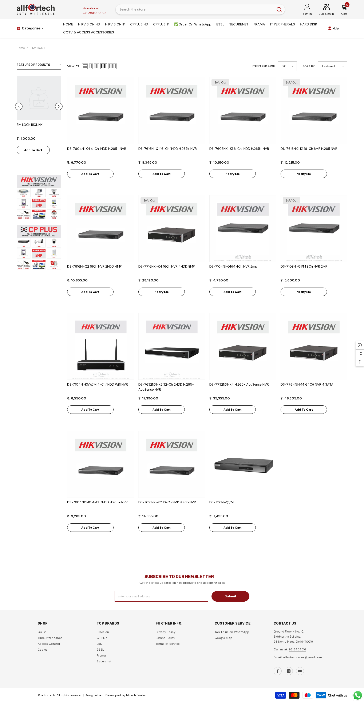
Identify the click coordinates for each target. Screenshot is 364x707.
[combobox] (195, 9)
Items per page (264, 66)
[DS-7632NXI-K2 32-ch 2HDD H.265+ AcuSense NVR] (171, 346)
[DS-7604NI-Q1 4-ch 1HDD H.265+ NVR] (100, 110)
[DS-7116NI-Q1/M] (242, 464)
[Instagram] (289, 671)
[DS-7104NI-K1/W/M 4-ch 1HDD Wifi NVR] (100, 346)
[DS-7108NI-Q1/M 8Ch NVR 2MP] (314, 228)
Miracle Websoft (138, 695)
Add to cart (33, 150)
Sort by (309, 66)
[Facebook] (278, 671)
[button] (59, 106)
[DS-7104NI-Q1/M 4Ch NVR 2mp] (242, 228)
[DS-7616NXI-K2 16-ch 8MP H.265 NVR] (171, 464)
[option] (39, 121)
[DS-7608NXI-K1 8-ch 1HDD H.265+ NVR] (242, 110)
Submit (230, 596)
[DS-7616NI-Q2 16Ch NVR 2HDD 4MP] (100, 228)
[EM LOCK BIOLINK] (39, 98)
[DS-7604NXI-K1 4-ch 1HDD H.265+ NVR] (100, 464)
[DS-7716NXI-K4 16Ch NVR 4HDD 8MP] (171, 228)
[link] (333, 28)
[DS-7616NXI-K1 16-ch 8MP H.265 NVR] (314, 110)
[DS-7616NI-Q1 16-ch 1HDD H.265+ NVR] (171, 110)
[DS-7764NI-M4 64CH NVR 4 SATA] (314, 346)
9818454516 (297, 649)
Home (21, 48)
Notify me (232, 174)
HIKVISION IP (38, 48)
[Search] (200, 9)
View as (73, 66)
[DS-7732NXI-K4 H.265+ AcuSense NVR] (242, 346)
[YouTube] (300, 671)
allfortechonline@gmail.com (302, 657)
